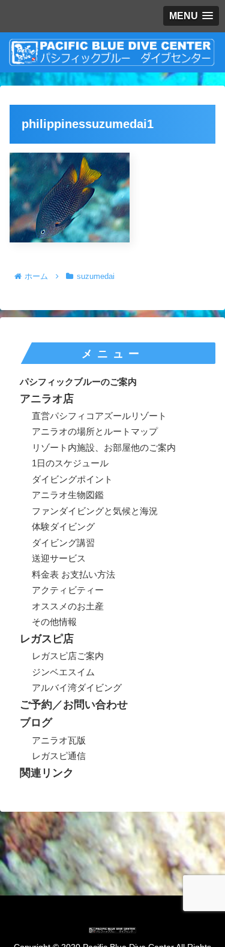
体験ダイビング (63, 526)
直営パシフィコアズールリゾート (99, 416)
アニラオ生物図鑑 (68, 495)
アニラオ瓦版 (59, 740)
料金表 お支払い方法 (73, 574)
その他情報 (54, 622)
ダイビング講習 (63, 543)
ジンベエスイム (63, 672)
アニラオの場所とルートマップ (95, 431)
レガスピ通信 (59, 756)
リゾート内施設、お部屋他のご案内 (104, 447)
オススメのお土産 (68, 606)
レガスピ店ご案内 (68, 656)
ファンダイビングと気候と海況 (95, 511)
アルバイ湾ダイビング (77, 687)
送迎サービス (59, 558)
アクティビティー (68, 590)
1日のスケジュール (70, 463)
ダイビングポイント (72, 479)
